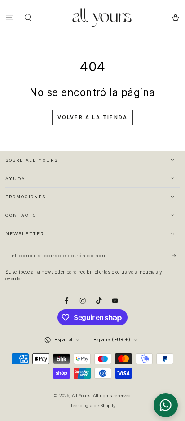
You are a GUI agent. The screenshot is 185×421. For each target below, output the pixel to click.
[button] (28, 17)
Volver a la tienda (92, 117)
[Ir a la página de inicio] (102, 17)
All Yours (81, 395)
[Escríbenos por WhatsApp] (166, 405)
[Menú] (9, 17)
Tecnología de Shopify (92, 405)
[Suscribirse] (176, 256)
